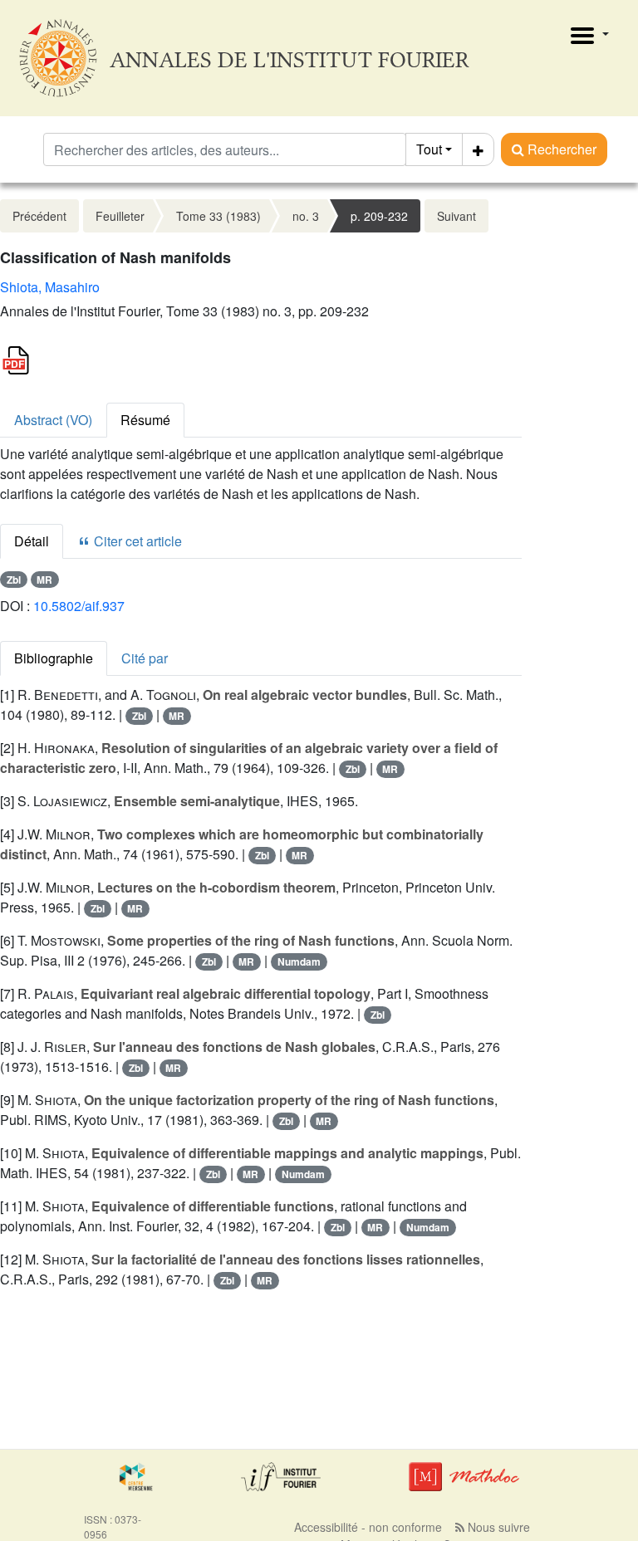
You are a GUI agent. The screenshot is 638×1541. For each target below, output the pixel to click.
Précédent (39, 216)
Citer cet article (136, 540)
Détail (31, 540)
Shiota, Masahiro (50, 286)
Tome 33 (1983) (218, 216)
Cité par (144, 658)
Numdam (299, 961)
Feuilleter (120, 216)
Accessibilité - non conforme (368, 1527)
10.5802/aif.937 (79, 605)
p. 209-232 (379, 216)
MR (44, 579)
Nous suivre (497, 1527)
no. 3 (305, 216)
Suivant (456, 216)
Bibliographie (53, 658)
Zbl (14, 579)
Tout (429, 149)
